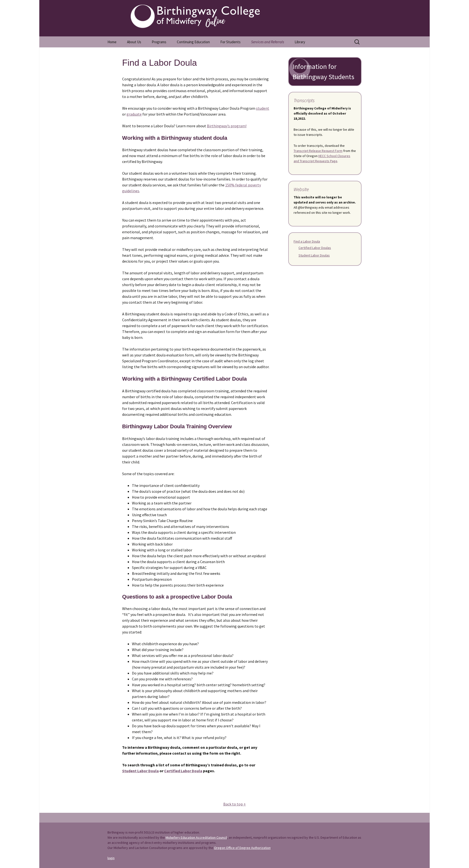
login (111, 858)
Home (112, 42)
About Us (134, 42)
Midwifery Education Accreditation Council (196, 837)
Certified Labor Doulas (314, 248)
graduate (134, 114)
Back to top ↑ (234, 804)
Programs (159, 42)
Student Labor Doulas (314, 255)
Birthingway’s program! (226, 125)
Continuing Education (193, 42)
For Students (230, 42)
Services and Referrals (267, 42)
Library (300, 42)
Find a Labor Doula (307, 241)
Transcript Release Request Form (318, 151)
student (262, 108)
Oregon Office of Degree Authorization (242, 848)
